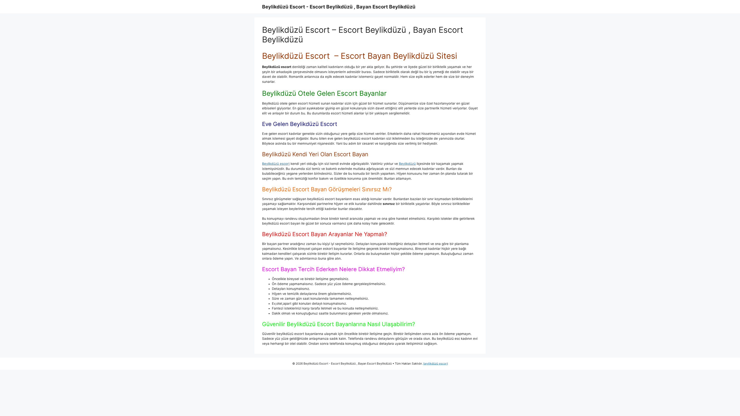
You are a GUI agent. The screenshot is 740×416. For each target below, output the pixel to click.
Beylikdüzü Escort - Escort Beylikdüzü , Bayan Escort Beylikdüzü (338, 7)
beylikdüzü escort (435, 363)
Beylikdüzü (407, 164)
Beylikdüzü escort (276, 164)
